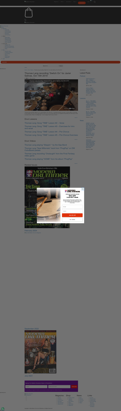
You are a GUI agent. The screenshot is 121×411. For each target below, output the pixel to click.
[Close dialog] (83, 189)
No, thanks (72, 219)
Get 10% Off (72, 215)
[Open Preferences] (2, 408)
